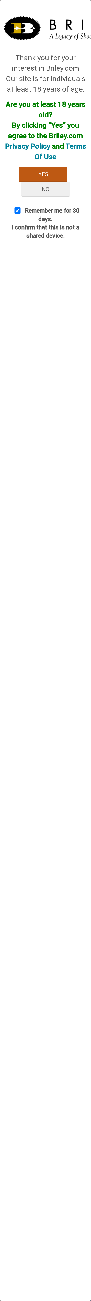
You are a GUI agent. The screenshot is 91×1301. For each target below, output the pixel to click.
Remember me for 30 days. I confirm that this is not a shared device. (46, 223)
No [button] (45, 189)
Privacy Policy (27, 146)
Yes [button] (43, 174)
